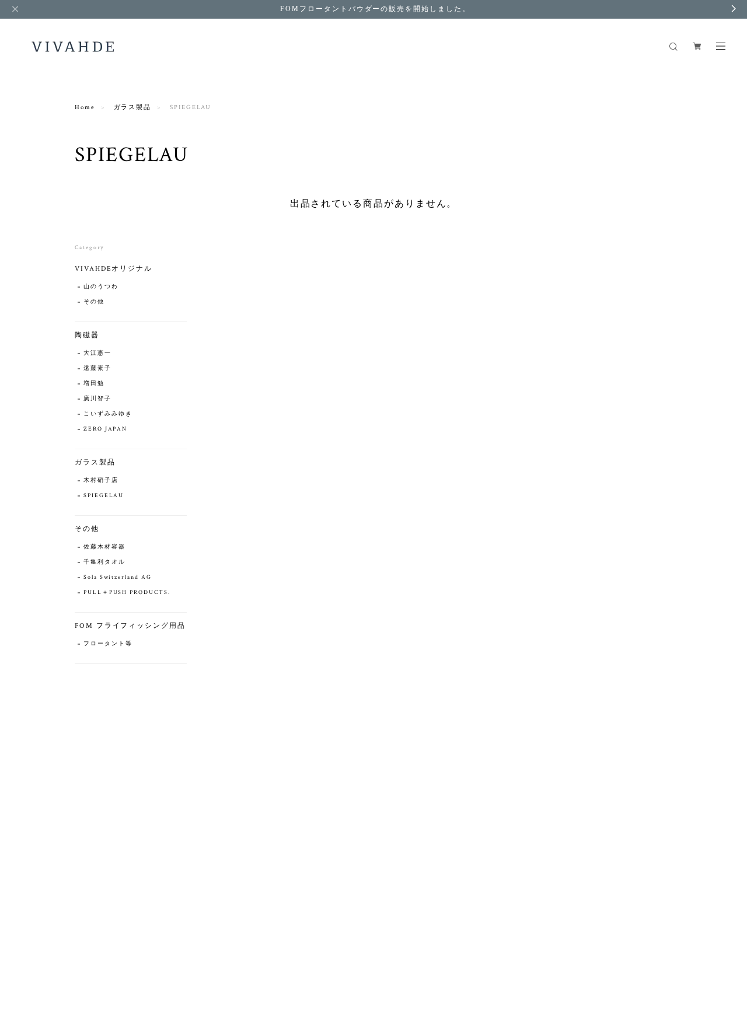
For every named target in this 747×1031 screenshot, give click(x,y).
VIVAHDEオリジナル (113, 268)
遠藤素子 (97, 368)
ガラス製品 (133, 107)
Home (85, 107)
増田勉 (93, 383)
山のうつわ (100, 287)
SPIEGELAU (103, 495)
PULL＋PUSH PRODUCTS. (126, 592)
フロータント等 (107, 644)
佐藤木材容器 (104, 547)
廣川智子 (97, 399)
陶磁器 (87, 335)
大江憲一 (97, 353)
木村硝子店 (100, 480)
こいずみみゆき (107, 414)
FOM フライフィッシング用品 (130, 625)
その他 (93, 302)
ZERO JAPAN (105, 429)
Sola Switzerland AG (117, 577)
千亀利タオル (104, 562)
